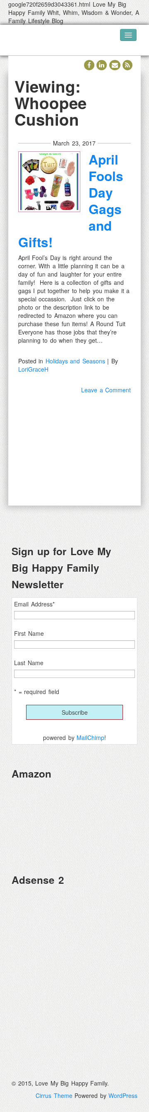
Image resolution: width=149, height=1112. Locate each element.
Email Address (34, 604)
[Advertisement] (74, 967)
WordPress (122, 1095)
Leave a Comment (106, 390)
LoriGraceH (33, 369)
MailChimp (90, 737)
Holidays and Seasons (75, 361)
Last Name (28, 663)
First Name (29, 633)
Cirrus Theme (54, 1095)
